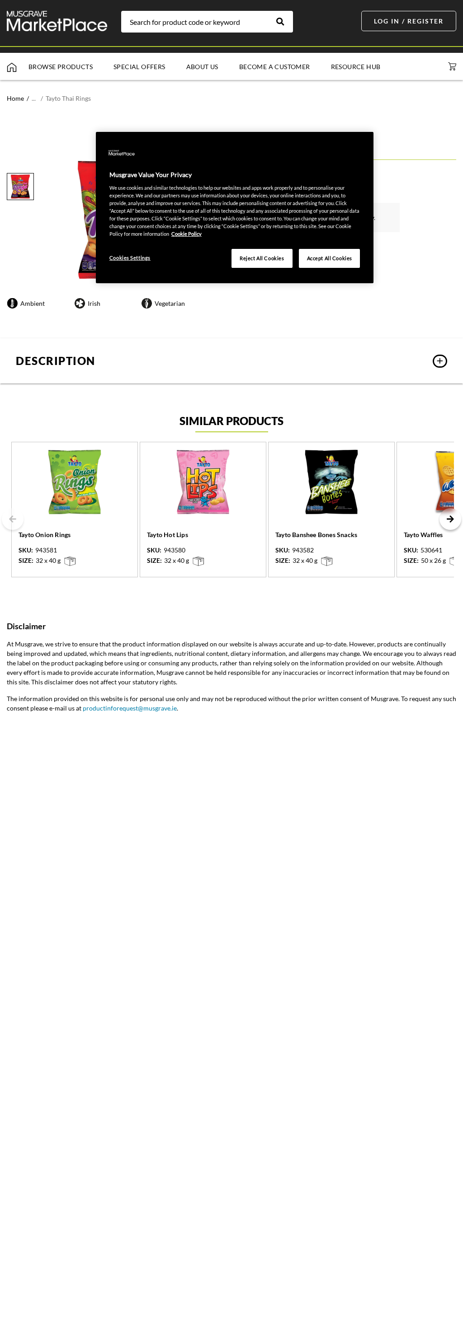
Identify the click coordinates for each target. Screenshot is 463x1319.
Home (15, 98)
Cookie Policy (186, 234)
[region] (234, 207)
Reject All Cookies (262, 258)
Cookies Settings (130, 258)
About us (202, 66)
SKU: (26, 550)
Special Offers (139, 66)
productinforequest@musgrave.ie (130, 708)
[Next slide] (450, 519)
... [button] (34, 98)
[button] (231, 361)
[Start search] (284, 22)
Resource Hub (356, 66)
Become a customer (274, 66)
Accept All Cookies (329, 258)
